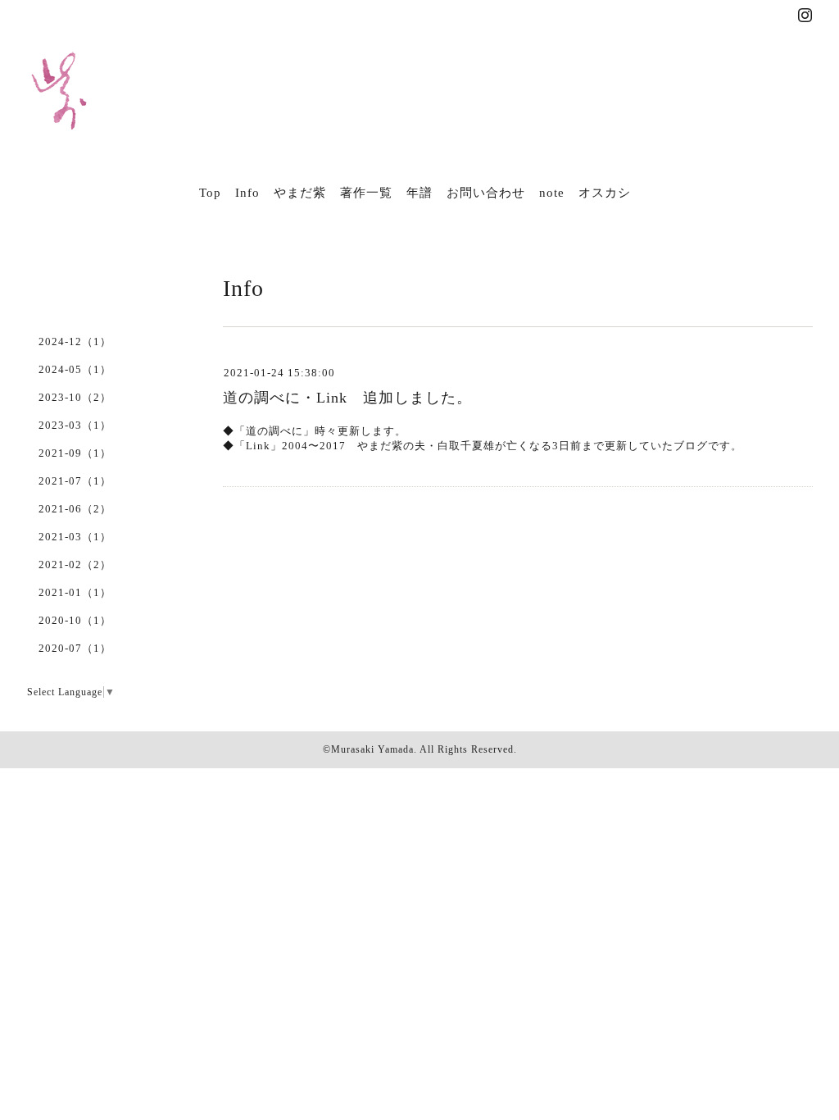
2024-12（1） (75, 341)
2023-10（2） (75, 397)
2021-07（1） (75, 481)
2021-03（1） (75, 536)
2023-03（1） (75, 425)
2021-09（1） (75, 453)
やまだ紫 (300, 192)
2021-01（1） (75, 592)
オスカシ (604, 192)
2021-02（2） (75, 564)
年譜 (419, 192)
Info (247, 192)
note (552, 192)
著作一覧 (366, 192)
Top (210, 192)
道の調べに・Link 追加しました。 (347, 397)
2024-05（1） (75, 369)
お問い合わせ (486, 192)
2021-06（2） (75, 509)
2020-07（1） (75, 648)
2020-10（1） (75, 620)
